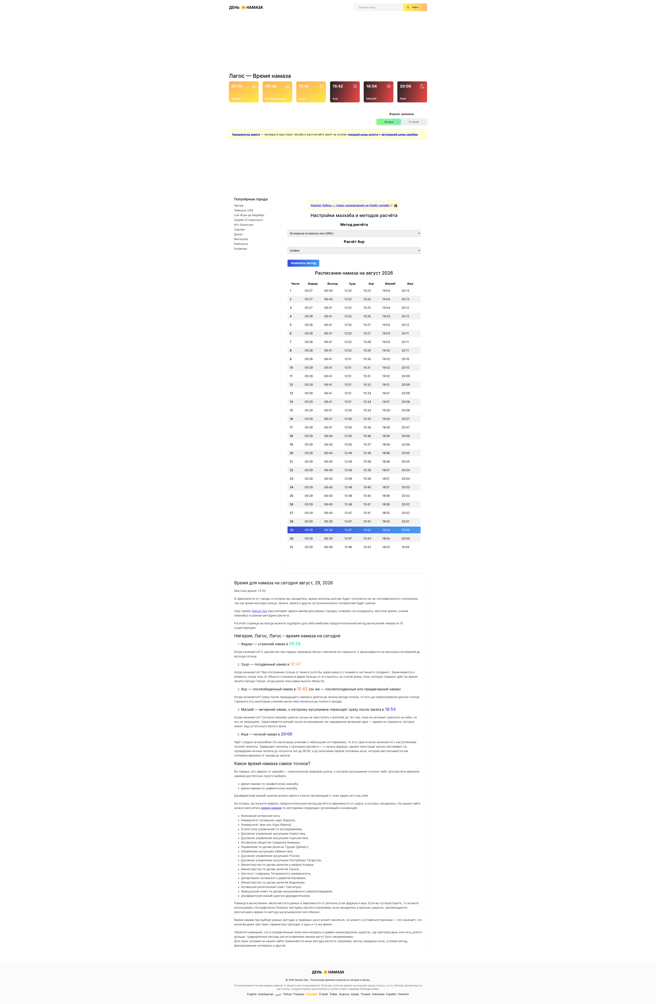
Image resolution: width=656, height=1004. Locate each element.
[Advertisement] (328, 45)
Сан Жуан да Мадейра (249, 215)
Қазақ (355, 994)
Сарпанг (239, 229)
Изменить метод (303, 263)
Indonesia (378, 994)
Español (391, 994)
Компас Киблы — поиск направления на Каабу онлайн (350, 205)
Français (298, 994)
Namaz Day (259, 611)
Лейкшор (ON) (243, 210)
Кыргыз (344, 994)
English (251, 994)
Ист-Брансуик (243, 224)
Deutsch (403, 994)
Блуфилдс (240, 248)
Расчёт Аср (354, 242)
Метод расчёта (354, 224)
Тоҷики (366, 994)
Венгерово (241, 239)
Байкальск (241, 243)
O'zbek (323, 994)
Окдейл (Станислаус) (248, 220)
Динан (238, 234)
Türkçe (287, 994)
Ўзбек (333, 994)
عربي (278, 994)
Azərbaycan (266, 994)
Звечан (238, 205)
